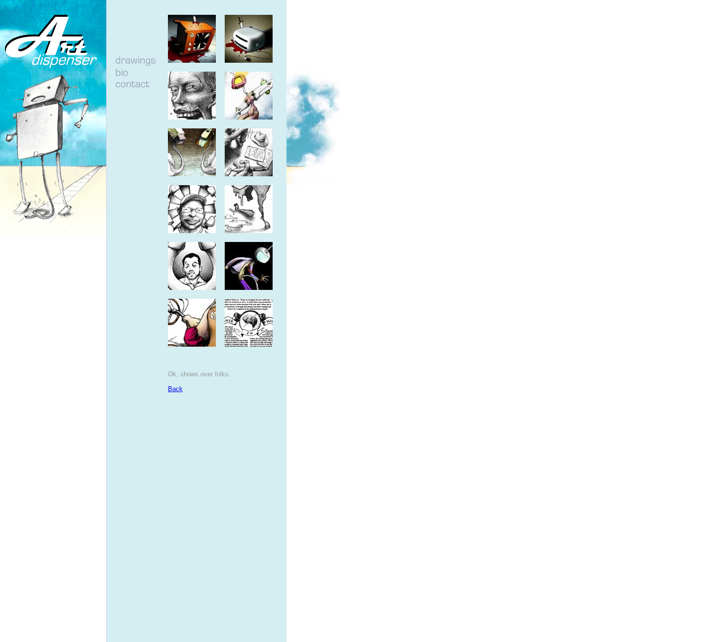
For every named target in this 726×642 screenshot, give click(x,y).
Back (175, 389)
